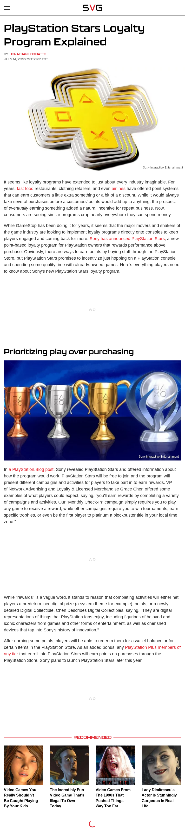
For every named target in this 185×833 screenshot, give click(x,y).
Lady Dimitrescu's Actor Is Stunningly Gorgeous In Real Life (159, 798)
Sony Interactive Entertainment (163, 167)
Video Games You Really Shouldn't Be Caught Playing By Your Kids (21, 798)
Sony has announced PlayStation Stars (127, 238)
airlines (119, 188)
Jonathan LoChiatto (28, 54)
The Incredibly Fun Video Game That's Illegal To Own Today (67, 798)
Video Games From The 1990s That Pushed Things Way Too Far (113, 798)
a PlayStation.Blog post (31, 469)
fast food (25, 188)
